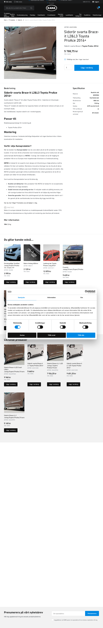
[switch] (40, 327)
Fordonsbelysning (22, 15)
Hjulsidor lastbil (60, 15)
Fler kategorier (79, 15)
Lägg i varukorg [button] (10, 282)
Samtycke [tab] (21, 297)
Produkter (12, 20)
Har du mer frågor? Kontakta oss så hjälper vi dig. (20, 203)
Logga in (96, 2)
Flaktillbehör (41, 15)
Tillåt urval (51, 335)
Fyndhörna (87, 15)
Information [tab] (51, 297)
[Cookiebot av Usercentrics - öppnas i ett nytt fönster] (86, 291)
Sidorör (20, 20)
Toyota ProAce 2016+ (90, 46)
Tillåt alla (81, 335)
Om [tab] (81, 297)
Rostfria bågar (12, 15)
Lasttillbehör (69, 15)
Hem (5, 20)
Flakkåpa (32, 15)
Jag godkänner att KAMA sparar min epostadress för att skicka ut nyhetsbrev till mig (75, 620)
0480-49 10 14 (86, 2)
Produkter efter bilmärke (7, 15)
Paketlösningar (97, 15)
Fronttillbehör (51, 15)
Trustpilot (51, 3)
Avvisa (22, 335)
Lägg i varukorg (87, 67)
